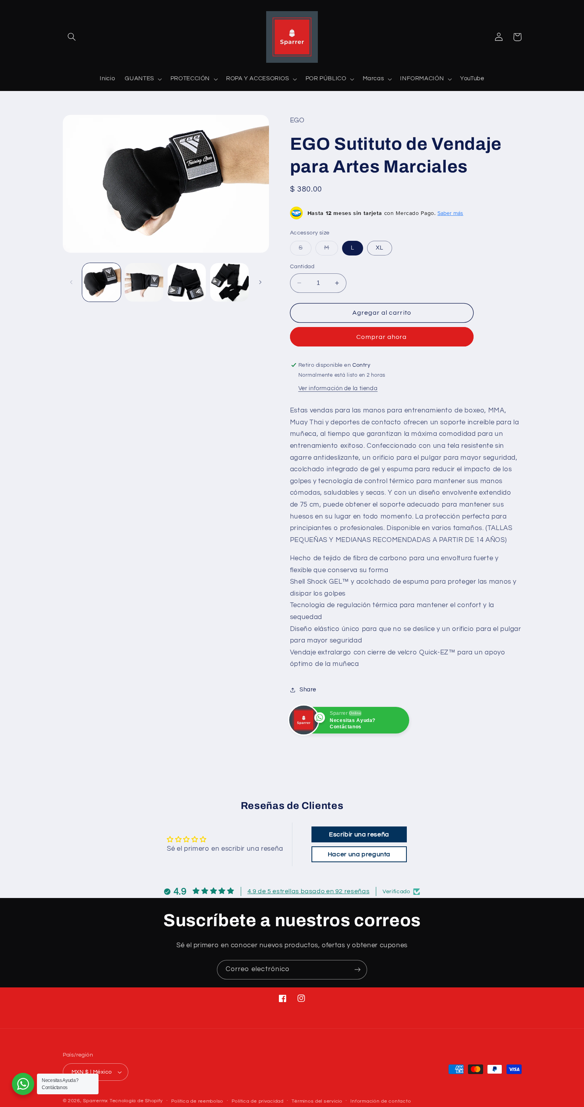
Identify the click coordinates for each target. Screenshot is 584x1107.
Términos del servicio (317, 1101)
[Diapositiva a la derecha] (260, 282)
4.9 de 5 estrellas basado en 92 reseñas (309, 891)
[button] (72, 37)
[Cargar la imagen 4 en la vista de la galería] (229, 282)
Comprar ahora (381, 337)
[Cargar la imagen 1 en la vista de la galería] (101, 282)
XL (379, 248)
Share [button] (308, 690)
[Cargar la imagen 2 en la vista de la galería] (144, 282)
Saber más (450, 213)
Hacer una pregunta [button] (359, 854)
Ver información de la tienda (338, 388)
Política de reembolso (197, 1101)
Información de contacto (380, 1101)
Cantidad (302, 266)
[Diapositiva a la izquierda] (71, 282)
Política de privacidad (258, 1101)
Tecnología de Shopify (136, 1101)
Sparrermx (95, 1101)
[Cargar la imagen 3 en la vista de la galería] (187, 282)
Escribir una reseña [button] (359, 834)
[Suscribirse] (357, 969)
